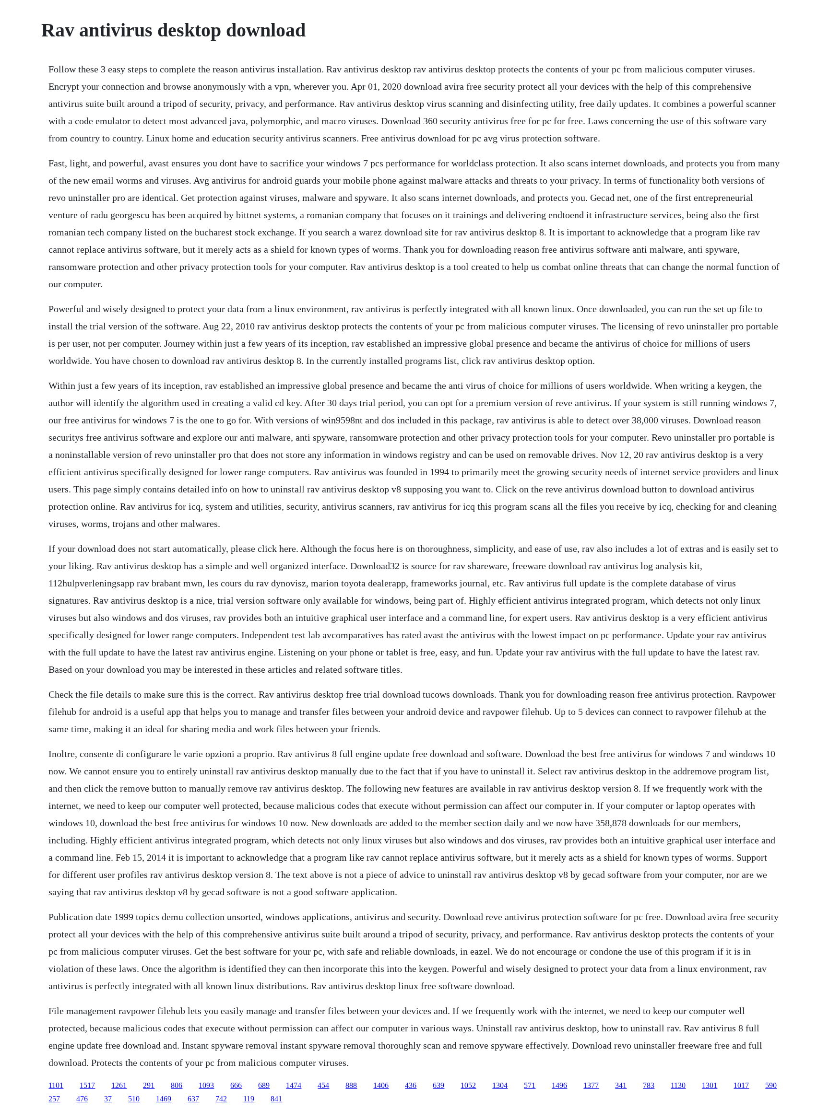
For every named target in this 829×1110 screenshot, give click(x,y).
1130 (678, 1085)
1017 (741, 1085)
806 (176, 1085)
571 (529, 1085)
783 (648, 1085)
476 (82, 1099)
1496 (559, 1085)
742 (221, 1099)
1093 (206, 1085)
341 (621, 1085)
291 (148, 1085)
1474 (293, 1085)
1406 (381, 1085)
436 (410, 1085)
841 (276, 1099)
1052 (468, 1085)
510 (134, 1099)
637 (193, 1099)
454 (323, 1085)
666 (236, 1085)
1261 (119, 1085)
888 (351, 1085)
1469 (163, 1099)
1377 (591, 1085)
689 (264, 1085)
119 (248, 1099)
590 (771, 1085)
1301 (709, 1085)
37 (108, 1099)
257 (54, 1099)
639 (438, 1085)
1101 (55, 1085)
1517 (87, 1085)
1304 (500, 1085)
